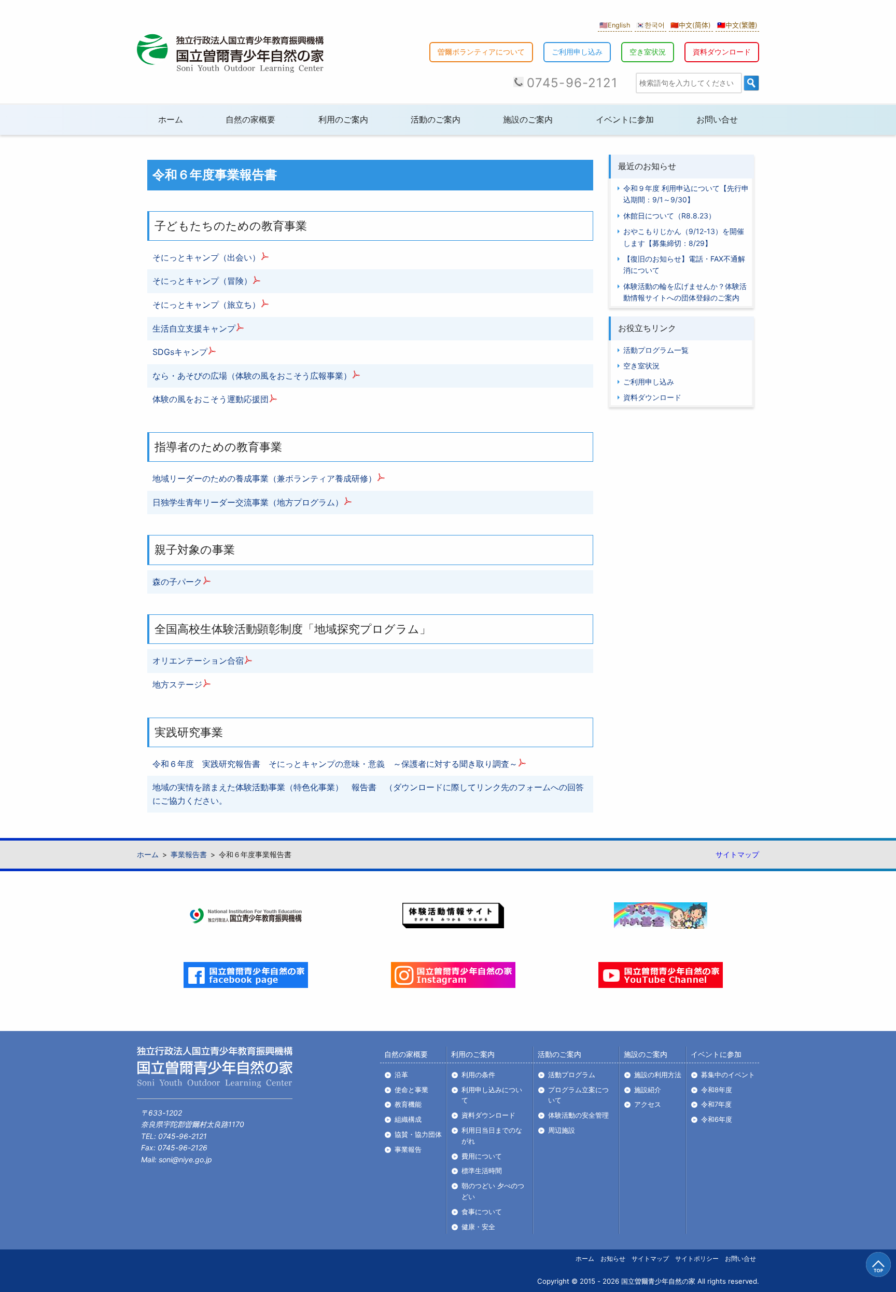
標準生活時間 (481, 1170)
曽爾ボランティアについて (481, 51)
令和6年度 (716, 1119)
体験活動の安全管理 (578, 1115)
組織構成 (408, 1119)
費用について (481, 1156)
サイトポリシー (697, 1258)
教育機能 (408, 1104)
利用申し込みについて (491, 1095)
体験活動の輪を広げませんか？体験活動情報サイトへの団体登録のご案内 (685, 292)
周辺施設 (561, 1130)
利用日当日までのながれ (491, 1135)
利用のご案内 (343, 119)
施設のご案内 (528, 119)
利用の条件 (478, 1074)
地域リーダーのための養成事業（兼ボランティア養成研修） (264, 478)
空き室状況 (647, 51)
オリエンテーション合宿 (198, 660)
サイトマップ (737, 854)
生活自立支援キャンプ (193, 328)
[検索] (751, 83)
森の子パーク (177, 581)
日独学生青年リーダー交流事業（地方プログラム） (247, 502)
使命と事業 (411, 1089)
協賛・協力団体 (418, 1134)
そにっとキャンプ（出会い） (206, 257)
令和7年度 (716, 1104)
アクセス (647, 1104)
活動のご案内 (435, 119)
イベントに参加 (625, 119)
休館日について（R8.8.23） (669, 215)
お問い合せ (717, 119)
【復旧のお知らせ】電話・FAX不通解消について (684, 265)
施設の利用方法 (657, 1074)
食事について (481, 1211)
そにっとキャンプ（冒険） (202, 281)
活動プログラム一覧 (656, 350)
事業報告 (408, 1149)
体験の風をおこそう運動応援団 (210, 399)
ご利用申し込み (577, 51)
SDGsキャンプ (179, 352)
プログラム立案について (578, 1095)
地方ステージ (177, 684)
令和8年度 (716, 1089)
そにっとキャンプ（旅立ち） (206, 304)
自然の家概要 (250, 119)
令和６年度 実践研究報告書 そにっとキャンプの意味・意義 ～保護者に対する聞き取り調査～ (334, 764)
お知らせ (612, 1258)
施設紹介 (647, 1089)
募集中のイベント (728, 1074)
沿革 (401, 1074)
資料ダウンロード (722, 51)
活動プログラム (571, 1074)
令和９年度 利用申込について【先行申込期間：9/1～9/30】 (686, 194)
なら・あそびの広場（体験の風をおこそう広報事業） (252, 375)
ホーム (170, 119)
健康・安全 (478, 1226)
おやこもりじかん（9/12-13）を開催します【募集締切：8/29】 (683, 237)
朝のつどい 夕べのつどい (492, 1191)
